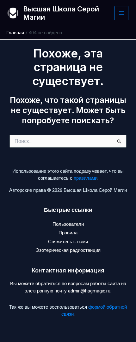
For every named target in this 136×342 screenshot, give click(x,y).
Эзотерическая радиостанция (68, 250)
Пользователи (68, 224)
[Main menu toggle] (121, 13)
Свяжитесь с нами (68, 241)
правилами (85, 178)
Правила (68, 232)
